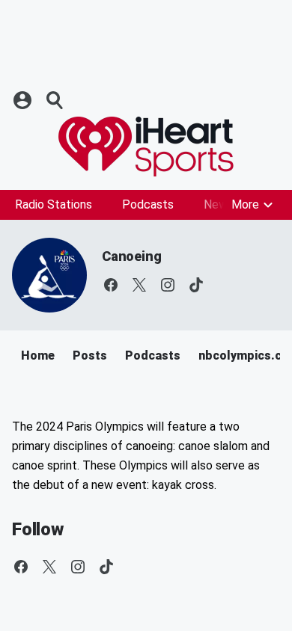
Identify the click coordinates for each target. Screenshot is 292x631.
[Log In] (23, 100)
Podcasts (148, 204)
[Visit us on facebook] (111, 285)
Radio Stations (53, 204)
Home (38, 355)
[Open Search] (55, 100)
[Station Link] (146, 146)
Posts (90, 355)
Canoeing (131, 256)
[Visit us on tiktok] (196, 285)
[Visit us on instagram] (168, 285)
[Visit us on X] (139, 285)
